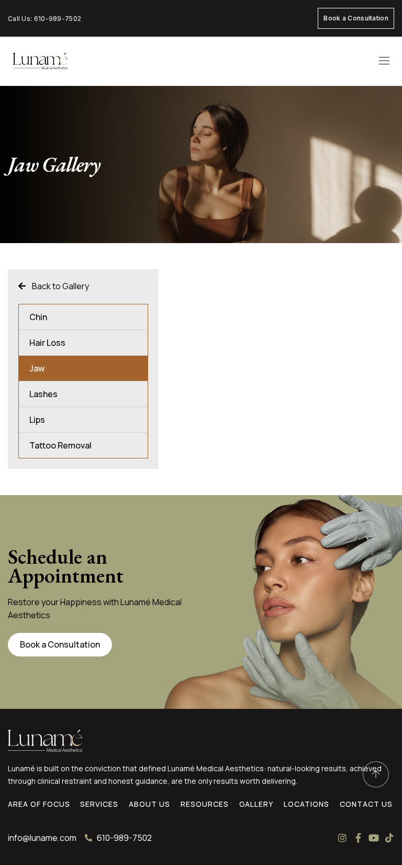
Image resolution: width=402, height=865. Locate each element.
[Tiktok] (389, 837)
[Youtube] (373, 837)
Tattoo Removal (60, 445)
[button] (384, 61)
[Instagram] (342, 837)
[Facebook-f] (358, 837)
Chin (38, 317)
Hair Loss (47, 342)
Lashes (43, 394)
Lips (37, 419)
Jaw (36, 368)
